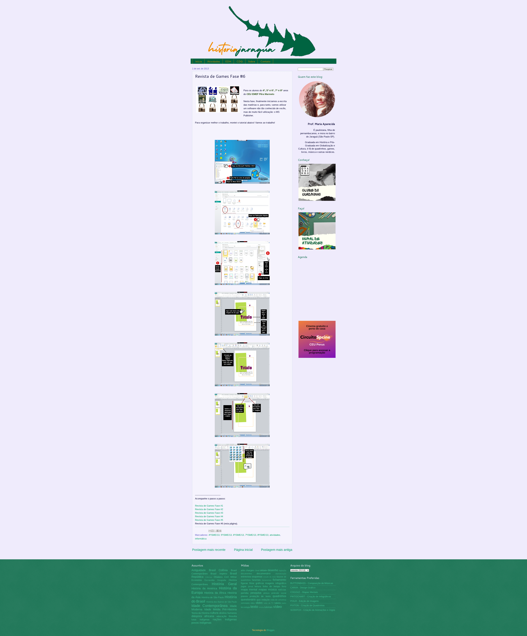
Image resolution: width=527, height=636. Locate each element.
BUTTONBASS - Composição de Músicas (311, 583)
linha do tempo (271, 586)
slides (259, 602)
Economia (196, 580)
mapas (263, 589)
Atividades (213, 61)
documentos (246, 573)
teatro (284, 603)
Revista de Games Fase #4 (209, 516)
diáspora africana (202, 616)
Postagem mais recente (208, 550)
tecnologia (245, 607)
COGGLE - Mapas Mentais (304, 592)
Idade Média (212, 609)
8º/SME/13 (262, 535)
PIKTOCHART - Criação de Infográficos (310, 596)
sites (252, 603)
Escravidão (209, 580)
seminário (245, 603)
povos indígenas (201, 622)
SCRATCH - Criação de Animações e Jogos (312, 610)
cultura (214, 612)
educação (221, 616)
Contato (265, 61)
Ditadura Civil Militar (225, 577)
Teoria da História (200, 613)
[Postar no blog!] (212, 530)
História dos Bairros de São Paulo (221, 602)
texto (254, 607)
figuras (244, 583)
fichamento (279, 579)
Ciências (208, 577)
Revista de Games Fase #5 (209, 520)
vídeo (277, 607)
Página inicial (243, 550)
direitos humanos (228, 613)
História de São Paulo (212, 597)
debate (263, 570)
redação (265, 599)
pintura (266, 593)
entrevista (246, 576)
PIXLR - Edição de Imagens (304, 601)
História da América (204, 588)
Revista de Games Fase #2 (209, 509)
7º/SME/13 (250, 535)
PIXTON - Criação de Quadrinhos (307, 605)
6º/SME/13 (238, 535)
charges (250, 570)
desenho (273, 570)
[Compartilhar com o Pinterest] (220, 530)
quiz (259, 599)
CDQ (239, 61)
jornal (250, 586)
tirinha (261, 607)
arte (243, 570)
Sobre (251, 61)
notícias (282, 589)
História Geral (224, 584)
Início (198, 61)
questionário (248, 599)
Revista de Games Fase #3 (209, 512)
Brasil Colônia (218, 570)
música (272, 589)
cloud (257, 570)
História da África (215, 592)
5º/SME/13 (226, 535)
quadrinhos (279, 596)
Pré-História (229, 609)
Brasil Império (219, 573)
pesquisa (255, 592)
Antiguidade (198, 570)
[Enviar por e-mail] (209, 530)
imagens (269, 583)
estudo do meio (269, 577)
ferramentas (266, 580)
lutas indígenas (200, 619)
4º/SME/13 (214, 535)
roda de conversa (278, 600)
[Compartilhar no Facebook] (217, 530)
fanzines (256, 580)
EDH (228, 61)
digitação (282, 570)
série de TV (269, 603)
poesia (244, 596)
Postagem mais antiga (276, 550)
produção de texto (260, 596)
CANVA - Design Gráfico (302, 587)
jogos (243, 586)
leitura (258, 586)
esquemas (257, 576)
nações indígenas (225, 619)
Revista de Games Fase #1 (209, 505)
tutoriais (268, 607)
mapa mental (249, 589)
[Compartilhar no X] (215, 530)
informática (200, 538)
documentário (263, 573)
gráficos (260, 583)
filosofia (233, 616)
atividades (275, 535)
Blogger (270, 630)
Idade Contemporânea (209, 606)
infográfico (280, 583)
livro (284, 586)
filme (251, 583)
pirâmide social (278, 593)
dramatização (280, 574)
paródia (244, 593)
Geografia (221, 580)
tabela (277, 603)
